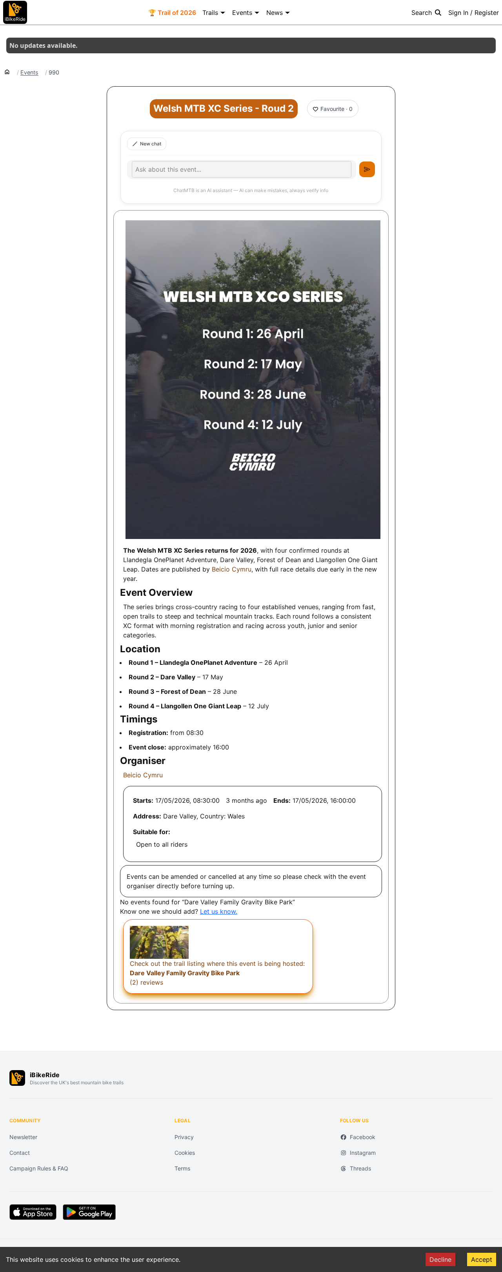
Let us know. (218, 911)
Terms (182, 1168)
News (274, 12)
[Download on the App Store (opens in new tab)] (32, 1212)
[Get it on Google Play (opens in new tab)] (89, 1212)
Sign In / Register (473, 12)
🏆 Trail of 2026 (172, 12)
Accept (481, 1259)
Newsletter (23, 1137)
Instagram (363, 1152)
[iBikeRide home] (17, 1078)
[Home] (7, 71)
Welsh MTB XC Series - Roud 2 (223, 108)
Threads (360, 1168)
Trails (210, 12)
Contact (19, 1152)
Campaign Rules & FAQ (38, 1168)
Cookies (185, 1152)
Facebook (362, 1137)
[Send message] (367, 169)
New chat (150, 144)
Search (421, 12)
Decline (440, 1259)
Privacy (184, 1137)
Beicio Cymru (231, 569)
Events (242, 12)
